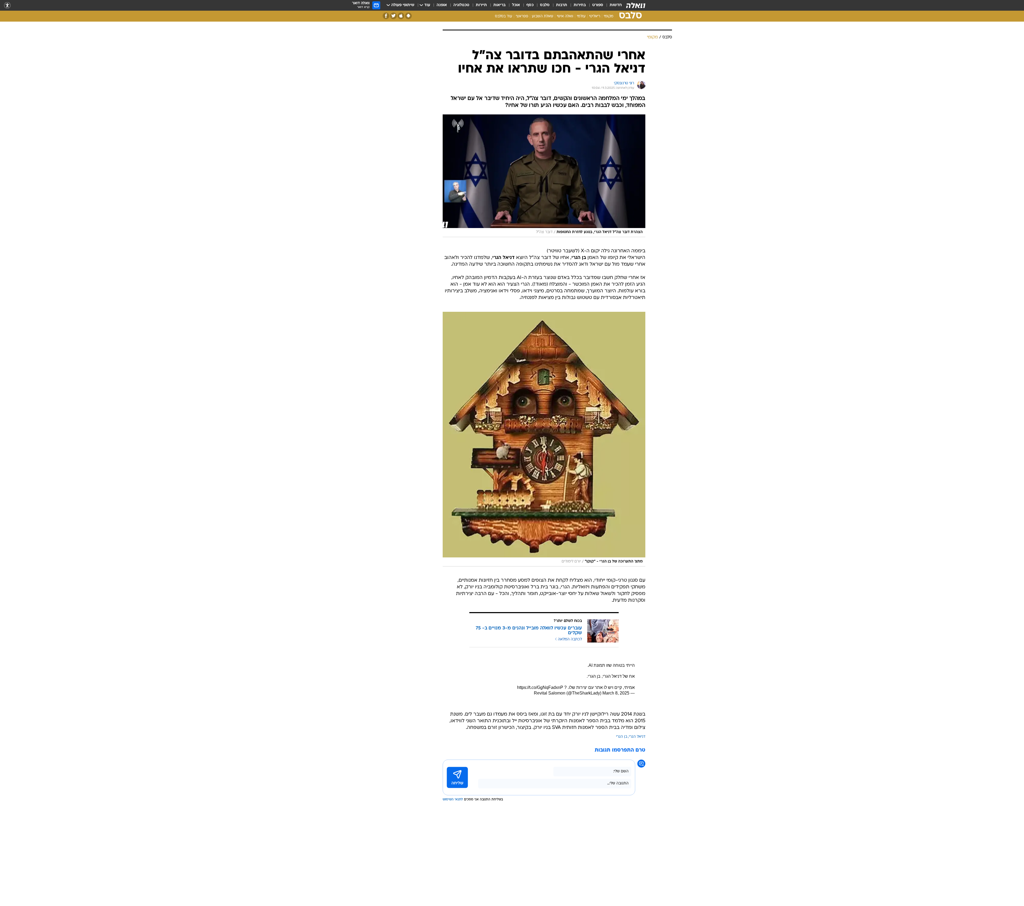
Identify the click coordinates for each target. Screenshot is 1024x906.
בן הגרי (621, 794)
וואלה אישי (565, 16)
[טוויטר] (393, 16)
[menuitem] (612, 5)
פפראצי (522, 16)
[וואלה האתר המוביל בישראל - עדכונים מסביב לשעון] (635, 5)
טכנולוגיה (461, 5)
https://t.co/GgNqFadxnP (540, 744)
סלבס (545, 5)
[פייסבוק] (386, 16)
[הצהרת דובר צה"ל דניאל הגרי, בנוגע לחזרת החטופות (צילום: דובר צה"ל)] (544, 232)
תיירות (481, 5)
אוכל (516, 5)
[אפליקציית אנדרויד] (408, 16)
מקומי (608, 16)
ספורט (597, 5)
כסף (530, 5)
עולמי (581, 16)
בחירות (580, 5)
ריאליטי (594, 16)
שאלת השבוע (542, 16)
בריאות (499, 5)
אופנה (442, 5)
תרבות (561, 5)
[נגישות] (7, 5)
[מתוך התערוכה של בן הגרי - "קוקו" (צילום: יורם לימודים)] (544, 496)
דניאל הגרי (637, 794)
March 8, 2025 (615, 750)
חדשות (616, 5)
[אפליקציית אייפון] (401, 16)
